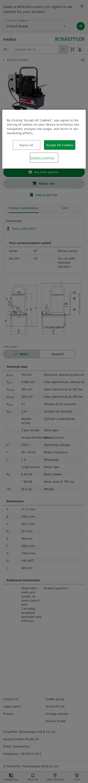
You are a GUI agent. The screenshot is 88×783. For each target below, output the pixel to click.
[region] (44, 139)
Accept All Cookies (59, 145)
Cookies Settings (42, 158)
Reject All (26, 145)
